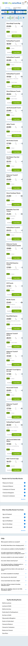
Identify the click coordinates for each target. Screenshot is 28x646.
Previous (2, 17)
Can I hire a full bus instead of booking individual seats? (10, 585)
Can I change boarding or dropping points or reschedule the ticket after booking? (12, 565)
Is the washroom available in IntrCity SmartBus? (13, 549)
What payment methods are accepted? (10, 541)
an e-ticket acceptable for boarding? (10, 573)
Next (23, 17)
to (6, 603)
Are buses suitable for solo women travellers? (12, 557)
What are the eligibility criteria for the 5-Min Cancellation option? (11, 589)
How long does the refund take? (9, 577)
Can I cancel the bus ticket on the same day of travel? (12, 569)
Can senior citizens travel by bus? (9, 560)
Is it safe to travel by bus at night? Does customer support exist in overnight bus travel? (13, 553)
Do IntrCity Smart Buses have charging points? (12, 545)
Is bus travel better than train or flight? (10, 580)
